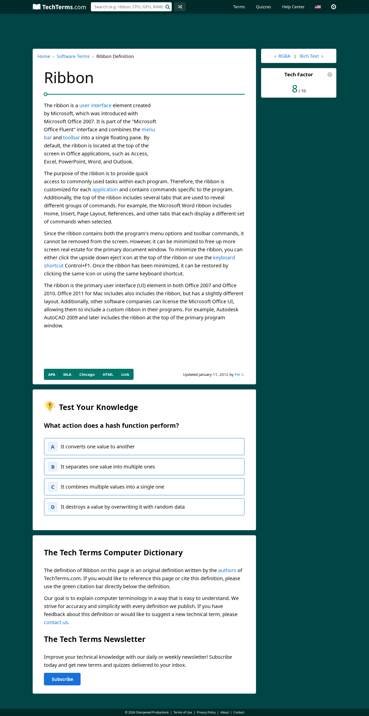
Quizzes (263, 7)
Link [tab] (125, 374)
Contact (238, 712)
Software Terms (73, 56)
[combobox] (131, 6)
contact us (56, 622)
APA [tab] (51, 374)
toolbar (71, 137)
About (224, 712)
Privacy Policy (206, 712)
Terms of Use (182, 712)
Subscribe (62, 679)
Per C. (240, 374)
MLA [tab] (67, 374)
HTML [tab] (108, 374)
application (105, 189)
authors (227, 570)
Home (43, 56)
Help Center (293, 7)
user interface (95, 105)
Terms (239, 7)
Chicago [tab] (87, 374)
